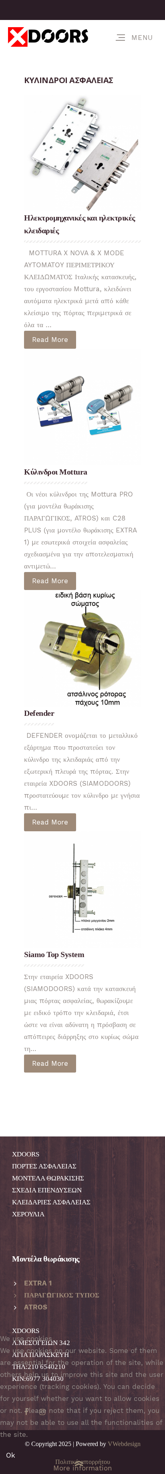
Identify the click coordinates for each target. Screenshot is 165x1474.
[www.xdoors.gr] (48, 37)
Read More (50, 340)
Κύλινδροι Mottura (55, 471)
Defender (39, 713)
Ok (10, 1455)
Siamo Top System (54, 954)
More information (82, 1468)
